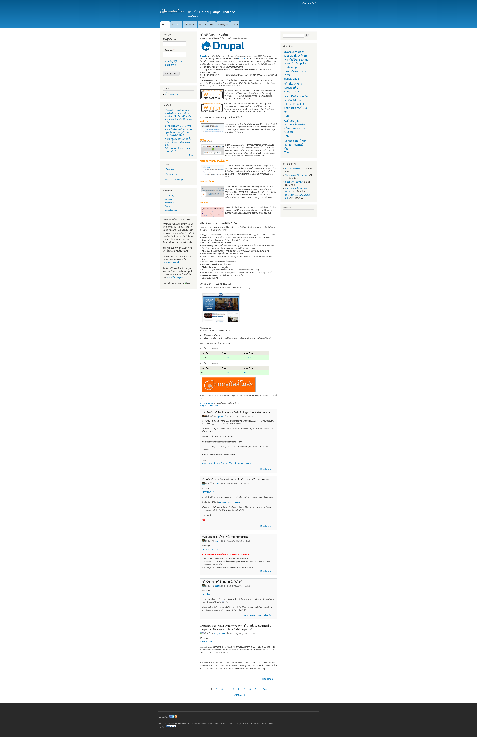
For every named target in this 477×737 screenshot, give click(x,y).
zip (228, 357)
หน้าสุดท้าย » (240, 694)
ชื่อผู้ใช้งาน (170, 39)
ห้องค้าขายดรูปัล (210, 548)
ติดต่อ (235, 24)
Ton (286, 115)
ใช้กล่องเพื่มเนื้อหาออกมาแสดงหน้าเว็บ (177, 150)
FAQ (212, 24)
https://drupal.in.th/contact (229, 502)
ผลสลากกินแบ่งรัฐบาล (175, 179)
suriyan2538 (219, 633)
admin (218, 483)
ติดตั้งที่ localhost (292, 168)
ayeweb (220, 416)
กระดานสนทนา (206, 403)
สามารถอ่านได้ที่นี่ (171, 262)
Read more (265, 468)
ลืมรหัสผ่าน (170, 64)
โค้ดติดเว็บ (219, 463)
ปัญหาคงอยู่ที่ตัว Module (296, 175)
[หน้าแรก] (172, 12)
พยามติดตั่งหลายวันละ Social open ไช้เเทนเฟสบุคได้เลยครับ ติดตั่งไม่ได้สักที (178, 132)
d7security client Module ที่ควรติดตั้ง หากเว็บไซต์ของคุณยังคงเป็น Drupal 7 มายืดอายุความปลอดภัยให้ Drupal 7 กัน (235, 627)
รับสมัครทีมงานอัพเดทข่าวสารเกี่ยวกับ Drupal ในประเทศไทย (235, 479)
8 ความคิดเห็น (264, 615)
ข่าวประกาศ (208, 491)
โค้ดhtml (239, 463)
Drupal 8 (176, 24)
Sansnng (169, 206)
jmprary (168, 199)
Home (165, 24)
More (191, 155)
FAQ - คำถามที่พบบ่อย (209, 405)
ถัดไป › (266, 688)
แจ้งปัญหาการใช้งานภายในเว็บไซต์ (222, 581)
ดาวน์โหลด (242, 58)
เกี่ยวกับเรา (190, 24)
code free (207, 463)
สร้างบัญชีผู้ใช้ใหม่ (174, 61)
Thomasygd (170, 195)
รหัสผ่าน (169, 50)
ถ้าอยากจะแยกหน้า (294, 181)
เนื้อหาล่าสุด (171, 174)
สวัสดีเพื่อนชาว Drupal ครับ (178, 125)
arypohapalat (171, 209)
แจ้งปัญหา (223, 24)
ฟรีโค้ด (229, 463)
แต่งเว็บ (248, 463)
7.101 (248, 357)
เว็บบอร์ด (169, 169)
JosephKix (170, 202)
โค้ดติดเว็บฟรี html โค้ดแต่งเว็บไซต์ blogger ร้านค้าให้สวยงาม (236, 412)
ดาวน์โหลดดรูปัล (175, 277)
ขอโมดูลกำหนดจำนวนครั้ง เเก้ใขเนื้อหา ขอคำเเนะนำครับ (178, 141)
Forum (202, 24)
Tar (223, 357)
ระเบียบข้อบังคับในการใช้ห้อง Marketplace (225, 536)
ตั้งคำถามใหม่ (309, 3)
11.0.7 (247, 372)
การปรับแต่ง (206, 641)
